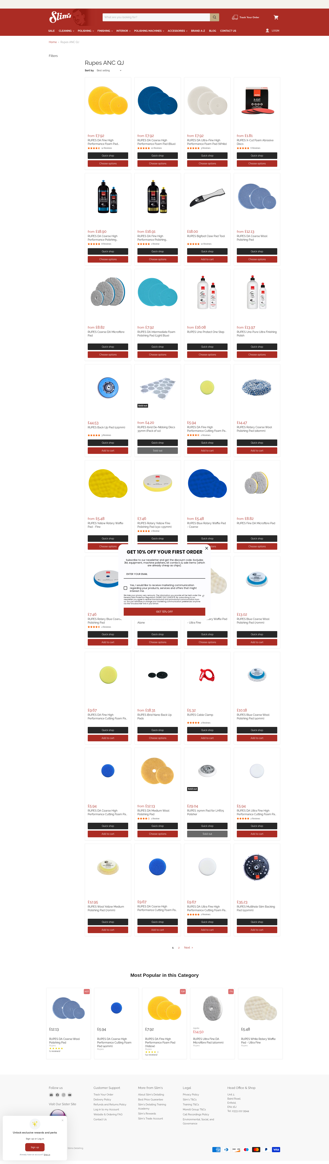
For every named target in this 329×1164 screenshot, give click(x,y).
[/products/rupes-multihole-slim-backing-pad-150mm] (257, 867)
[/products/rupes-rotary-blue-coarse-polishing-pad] (108, 579)
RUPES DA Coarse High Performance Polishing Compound (102, 239)
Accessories (177, 30)
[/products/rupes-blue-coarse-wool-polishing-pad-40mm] (257, 675)
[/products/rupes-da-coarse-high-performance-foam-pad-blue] (157, 100)
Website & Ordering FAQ (108, 1114)
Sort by (89, 70)
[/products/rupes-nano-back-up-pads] (157, 675)
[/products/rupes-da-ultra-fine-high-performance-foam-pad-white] (207, 100)
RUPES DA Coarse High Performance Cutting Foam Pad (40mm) (108, 814)
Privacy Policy (191, 1094)
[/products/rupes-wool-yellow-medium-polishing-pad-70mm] (108, 867)
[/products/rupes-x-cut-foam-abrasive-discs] (257, 100)
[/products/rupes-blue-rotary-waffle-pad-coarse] (207, 483)
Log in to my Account (106, 1109)
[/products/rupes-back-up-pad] (108, 387)
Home (53, 42)
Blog (212, 30)
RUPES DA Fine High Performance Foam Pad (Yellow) (103, 144)
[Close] (207, 548)
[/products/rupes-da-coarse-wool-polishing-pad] (257, 196)
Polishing (85, 30)
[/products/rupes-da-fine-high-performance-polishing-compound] (157, 196)
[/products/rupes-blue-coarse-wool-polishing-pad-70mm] (257, 579)
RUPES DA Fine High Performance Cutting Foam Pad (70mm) (108, 718)
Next (187, 947)
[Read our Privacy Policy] (203, 596)
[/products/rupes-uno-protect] (207, 292)
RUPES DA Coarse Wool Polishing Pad (64, 1040)
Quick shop (108, 155)
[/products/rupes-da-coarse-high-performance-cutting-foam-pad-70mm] (157, 867)
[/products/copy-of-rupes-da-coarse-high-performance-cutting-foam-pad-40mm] (207, 387)
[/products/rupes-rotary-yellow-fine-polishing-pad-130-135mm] (157, 483)
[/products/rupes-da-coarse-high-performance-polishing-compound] (108, 196)
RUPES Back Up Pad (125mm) (106, 427)
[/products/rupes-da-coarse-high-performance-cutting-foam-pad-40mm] (108, 771)
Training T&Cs (191, 1104)
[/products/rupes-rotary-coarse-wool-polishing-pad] (257, 387)
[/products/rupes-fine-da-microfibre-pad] (257, 483)
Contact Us (228, 30)
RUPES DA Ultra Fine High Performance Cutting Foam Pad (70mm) (207, 910)
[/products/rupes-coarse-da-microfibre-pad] (108, 292)
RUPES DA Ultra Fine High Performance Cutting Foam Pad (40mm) (257, 814)
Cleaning (65, 30)
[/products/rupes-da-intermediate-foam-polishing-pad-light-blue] (157, 292)
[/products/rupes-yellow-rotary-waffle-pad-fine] (108, 483)
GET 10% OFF (164, 612)
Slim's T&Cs (190, 1099)
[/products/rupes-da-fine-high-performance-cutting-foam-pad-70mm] (108, 675)
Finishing (104, 30)
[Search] (214, 17)
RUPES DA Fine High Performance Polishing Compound (151, 239)
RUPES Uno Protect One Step (205, 332)
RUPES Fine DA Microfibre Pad (256, 523)
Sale (51, 30)
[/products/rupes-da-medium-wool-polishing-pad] (157, 771)
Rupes (52, 1045)
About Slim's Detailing (151, 1094)
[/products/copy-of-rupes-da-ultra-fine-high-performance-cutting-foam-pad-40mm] (207, 867)
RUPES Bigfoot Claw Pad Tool (206, 236)
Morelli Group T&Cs (194, 1109)
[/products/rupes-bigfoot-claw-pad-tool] (207, 196)
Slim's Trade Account (150, 1118)
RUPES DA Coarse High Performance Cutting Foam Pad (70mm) (157, 910)
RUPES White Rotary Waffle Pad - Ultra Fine (258, 1040)
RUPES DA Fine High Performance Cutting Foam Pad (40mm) (207, 431)
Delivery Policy (102, 1099)
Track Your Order (103, 1094)
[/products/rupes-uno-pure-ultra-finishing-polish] (257, 292)
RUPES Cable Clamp (200, 714)
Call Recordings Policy (196, 1114)
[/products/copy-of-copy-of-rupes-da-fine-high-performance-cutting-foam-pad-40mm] (257, 771)
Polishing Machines (148, 30)
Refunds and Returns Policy (110, 1104)
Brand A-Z (198, 30)
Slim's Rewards (147, 1113)
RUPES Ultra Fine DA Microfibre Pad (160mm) (208, 1040)
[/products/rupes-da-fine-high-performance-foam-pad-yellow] (108, 100)
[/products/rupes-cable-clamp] (207, 675)
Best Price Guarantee (150, 1099)
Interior (122, 30)
